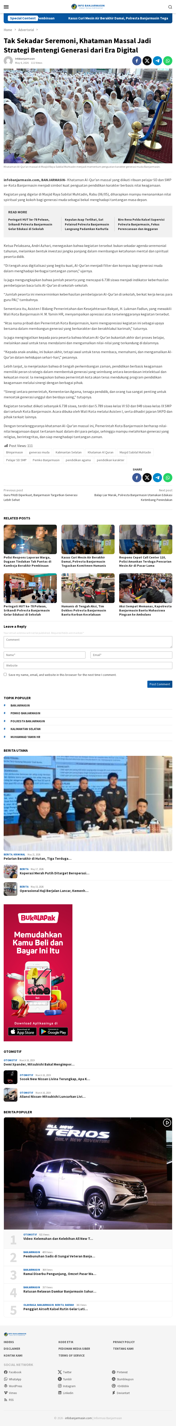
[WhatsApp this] (167, 60)
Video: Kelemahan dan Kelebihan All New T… (58, 1239)
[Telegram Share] (157, 60)
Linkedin (68, 1393)
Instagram (69, 1386)
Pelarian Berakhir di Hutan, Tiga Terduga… (38, 859)
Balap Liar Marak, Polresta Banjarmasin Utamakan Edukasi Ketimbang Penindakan (133, 495)
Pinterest (122, 1372)
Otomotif (10, 1060)
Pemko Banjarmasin (46, 460)
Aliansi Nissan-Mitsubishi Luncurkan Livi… (52, 1097)
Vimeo (13, 1393)
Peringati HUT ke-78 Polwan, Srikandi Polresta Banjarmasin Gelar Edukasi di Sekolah (30, 224)
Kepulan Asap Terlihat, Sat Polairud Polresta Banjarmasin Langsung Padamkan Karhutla (87, 224)
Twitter (67, 1372)
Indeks (9, 1342)
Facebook (15, 1372)
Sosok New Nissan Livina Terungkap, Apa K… (55, 1079)
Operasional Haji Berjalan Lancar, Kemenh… (54, 891)
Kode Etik (65, 1342)
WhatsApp (15, 1379)
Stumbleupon (125, 1379)
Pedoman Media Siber (74, 1349)
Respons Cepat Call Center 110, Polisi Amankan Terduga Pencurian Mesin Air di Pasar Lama (145, 561)
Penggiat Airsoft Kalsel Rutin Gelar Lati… (55, 1309)
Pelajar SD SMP (16, 460)
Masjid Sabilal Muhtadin (135, 452)
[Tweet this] (147, 60)
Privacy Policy (124, 1342)
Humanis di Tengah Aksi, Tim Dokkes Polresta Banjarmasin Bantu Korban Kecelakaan (83, 610)
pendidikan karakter (110, 460)
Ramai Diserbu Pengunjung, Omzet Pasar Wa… (59, 1274)
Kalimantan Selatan (69, 452)
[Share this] (136, 60)
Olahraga (29, 1305)
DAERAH (69, 1305)
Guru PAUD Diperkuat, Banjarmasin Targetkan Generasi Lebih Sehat (40, 495)
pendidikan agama (78, 460)
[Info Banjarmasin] (88, 6)
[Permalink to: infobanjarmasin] (8, 60)
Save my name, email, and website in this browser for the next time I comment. (62, 675)
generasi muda (39, 452)
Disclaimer (12, 1349)
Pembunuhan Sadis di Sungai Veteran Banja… (59, 1256)
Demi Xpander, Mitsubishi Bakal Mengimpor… (39, 1064)
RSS (11, 1400)
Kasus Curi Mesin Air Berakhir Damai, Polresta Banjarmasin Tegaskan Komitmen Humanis (94, 18)
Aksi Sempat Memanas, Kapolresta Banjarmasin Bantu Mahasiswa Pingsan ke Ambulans (145, 610)
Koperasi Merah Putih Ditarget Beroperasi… (54, 873)
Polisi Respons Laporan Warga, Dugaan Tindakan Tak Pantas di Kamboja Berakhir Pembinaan (27, 561)
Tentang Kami (123, 1349)
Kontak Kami (13, 1355)
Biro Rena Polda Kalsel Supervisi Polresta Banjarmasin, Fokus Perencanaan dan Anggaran (141, 224)
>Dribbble (123, 1386)
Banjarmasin (31, 1252)
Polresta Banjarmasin (28, 721)
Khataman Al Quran (100, 452)
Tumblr (67, 1379)
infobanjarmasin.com (78, 1418)
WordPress (15, 1386)
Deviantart (123, 1393)
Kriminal (19, 854)
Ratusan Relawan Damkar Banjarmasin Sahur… (59, 1291)
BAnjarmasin (14, 452)
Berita (8, 854)
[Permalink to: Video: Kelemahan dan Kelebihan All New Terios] (88, 1173)
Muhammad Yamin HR (25, 737)
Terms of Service (71, 1355)
